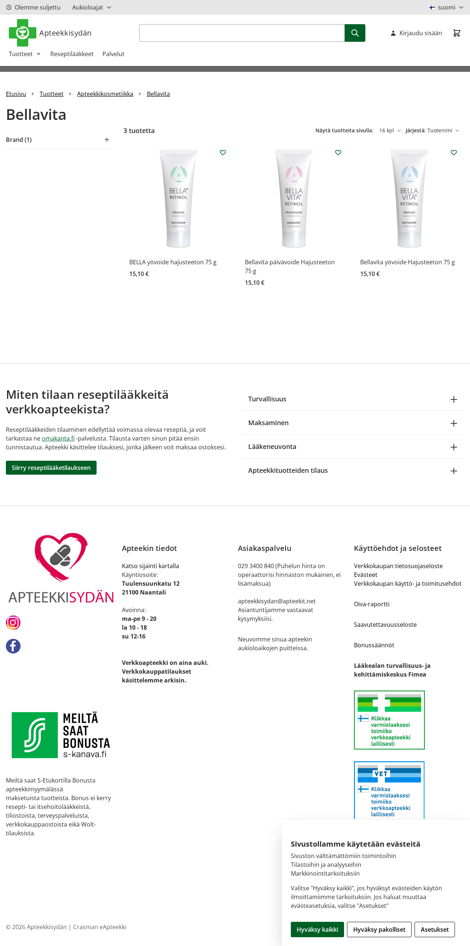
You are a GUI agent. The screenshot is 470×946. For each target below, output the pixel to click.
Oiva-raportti (372, 604)
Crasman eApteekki (99, 927)
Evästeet (365, 575)
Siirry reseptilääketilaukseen (51, 468)
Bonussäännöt (374, 645)
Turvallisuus (267, 398)
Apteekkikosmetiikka (105, 94)
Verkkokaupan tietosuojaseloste (398, 566)
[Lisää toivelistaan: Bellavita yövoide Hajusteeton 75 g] (453, 152)
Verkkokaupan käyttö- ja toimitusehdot (408, 583)
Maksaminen (268, 422)
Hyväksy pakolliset (379, 929)
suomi (446, 7)
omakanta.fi (58, 438)
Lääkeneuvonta (272, 446)
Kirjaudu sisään (421, 33)
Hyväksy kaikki (317, 929)
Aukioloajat (87, 7)
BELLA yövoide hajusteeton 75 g (173, 262)
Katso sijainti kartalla (150, 566)
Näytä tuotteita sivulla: (345, 130)
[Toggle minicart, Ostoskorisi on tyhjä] (457, 33)
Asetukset (435, 929)
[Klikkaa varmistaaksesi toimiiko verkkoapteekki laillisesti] (409, 720)
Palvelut (113, 54)
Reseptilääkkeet (72, 54)
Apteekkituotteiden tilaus (288, 470)
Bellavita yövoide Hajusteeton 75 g (407, 262)
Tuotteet (21, 54)
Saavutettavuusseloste (385, 625)
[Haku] (355, 33)
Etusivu (16, 94)
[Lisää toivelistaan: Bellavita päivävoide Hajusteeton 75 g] (338, 152)
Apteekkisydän (65, 33)
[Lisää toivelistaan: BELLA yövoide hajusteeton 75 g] (223, 152)
